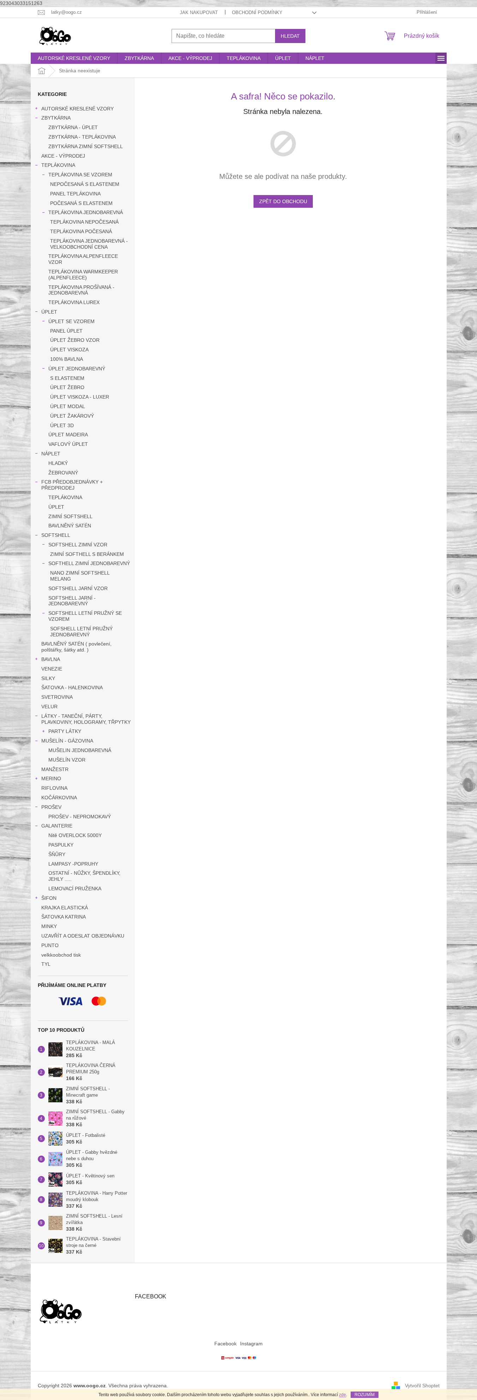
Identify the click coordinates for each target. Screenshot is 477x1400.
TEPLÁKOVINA (58, 165)
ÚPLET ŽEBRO (67, 387)
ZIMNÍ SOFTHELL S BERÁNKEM (87, 554)
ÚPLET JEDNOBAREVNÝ (76, 368)
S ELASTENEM (67, 378)
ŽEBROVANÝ (63, 472)
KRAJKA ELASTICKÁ (64, 907)
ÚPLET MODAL (67, 406)
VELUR (49, 706)
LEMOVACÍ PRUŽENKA (74, 888)
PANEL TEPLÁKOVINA (75, 193)
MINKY (49, 926)
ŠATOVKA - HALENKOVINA (72, 687)
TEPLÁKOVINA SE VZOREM (80, 174)
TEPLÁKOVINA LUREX (74, 302)
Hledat (290, 36)
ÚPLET (49, 312)
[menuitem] (74, 58)
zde (342, 1394)
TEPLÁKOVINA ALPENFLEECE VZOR (83, 259)
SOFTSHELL (55, 535)
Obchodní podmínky (257, 12)
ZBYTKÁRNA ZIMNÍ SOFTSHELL (85, 146)
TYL (45, 964)
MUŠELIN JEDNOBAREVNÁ (79, 750)
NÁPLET (50, 453)
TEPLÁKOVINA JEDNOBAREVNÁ (85, 212)
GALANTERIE (56, 826)
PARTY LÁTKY (64, 731)
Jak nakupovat (199, 12)
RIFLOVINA (54, 788)
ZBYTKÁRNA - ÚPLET (73, 127)
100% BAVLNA (66, 359)
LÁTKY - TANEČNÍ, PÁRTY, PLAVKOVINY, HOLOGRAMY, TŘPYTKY (86, 719)
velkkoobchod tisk (61, 955)
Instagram (251, 1343)
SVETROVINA (57, 697)
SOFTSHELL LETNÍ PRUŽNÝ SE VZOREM (85, 616)
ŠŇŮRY (56, 854)
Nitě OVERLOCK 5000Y (75, 835)
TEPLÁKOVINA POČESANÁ (81, 231)
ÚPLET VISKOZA (69, 349)
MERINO (51, 778)
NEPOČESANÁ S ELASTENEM (84, 184)
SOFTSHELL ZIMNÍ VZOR (77, 544)
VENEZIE (51, 669)
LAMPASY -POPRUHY (73, 864)
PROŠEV (51, 807)
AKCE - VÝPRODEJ (63, 156)
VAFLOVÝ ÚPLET (68, 444)
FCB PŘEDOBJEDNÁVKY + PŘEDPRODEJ (72, 485)
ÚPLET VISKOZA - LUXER (79, 397)
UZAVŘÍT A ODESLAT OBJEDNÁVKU (82, 936)
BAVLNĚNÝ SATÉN (69, 525)
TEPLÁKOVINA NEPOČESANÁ (84, 222)
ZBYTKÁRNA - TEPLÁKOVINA (82, 137)
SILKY (48, 678)
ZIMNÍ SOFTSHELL (70, 516)
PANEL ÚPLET (66, 331)
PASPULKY (60, 845)
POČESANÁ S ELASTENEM (81, 203)
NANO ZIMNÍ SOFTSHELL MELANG (79, 576)
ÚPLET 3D (62, 425)
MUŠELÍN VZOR (66, 760)
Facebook (225, 1343)
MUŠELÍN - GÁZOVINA (67, 741)
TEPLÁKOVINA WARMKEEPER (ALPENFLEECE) (83, 274)
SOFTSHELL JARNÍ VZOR (78, 588)
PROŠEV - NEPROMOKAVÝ (79, 816)
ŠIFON (48, 898)
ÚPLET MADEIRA (68, 434)
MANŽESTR (54, 769)
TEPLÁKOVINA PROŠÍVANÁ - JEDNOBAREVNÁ (81, 290)
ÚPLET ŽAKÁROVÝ (72, 416)
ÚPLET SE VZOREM (71, 321)
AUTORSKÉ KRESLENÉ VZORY (77, 108)
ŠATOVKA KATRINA (63, 917)
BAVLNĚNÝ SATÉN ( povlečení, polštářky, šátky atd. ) (76, 647)
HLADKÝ (58, 463)
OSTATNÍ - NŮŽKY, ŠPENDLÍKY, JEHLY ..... (84, 876)
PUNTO (50, 945)
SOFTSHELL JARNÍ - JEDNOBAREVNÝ (72, 601)
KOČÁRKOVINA (59, 797)
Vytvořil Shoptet (422, 1385)
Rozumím (364, 1394)
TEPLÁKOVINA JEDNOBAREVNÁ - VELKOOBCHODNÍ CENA (89, 244)
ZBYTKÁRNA (56, 118)
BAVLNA (50, 659)
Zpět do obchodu (283, 201)
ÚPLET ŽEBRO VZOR (75, 340)
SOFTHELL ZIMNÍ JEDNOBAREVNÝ (89, 563)
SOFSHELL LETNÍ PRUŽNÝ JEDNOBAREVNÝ (81, 631)
